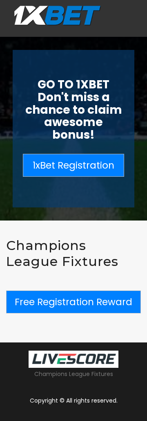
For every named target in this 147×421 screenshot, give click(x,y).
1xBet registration (73, 165)
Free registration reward (73, 301)
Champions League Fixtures (73, 374)
